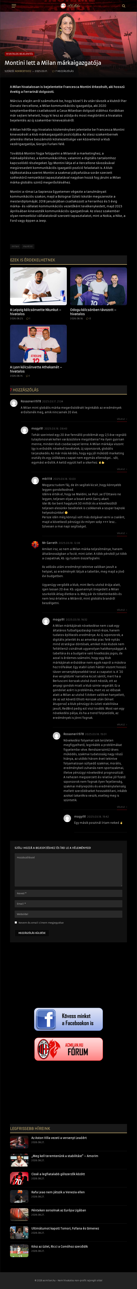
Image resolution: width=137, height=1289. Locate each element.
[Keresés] (123, 6)
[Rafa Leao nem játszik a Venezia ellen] (19, 1196)
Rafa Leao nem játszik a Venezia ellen (58, 1192)
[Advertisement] (68, 975)
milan (15, 246)
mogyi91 (37, 428)
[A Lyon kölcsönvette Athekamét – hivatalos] (38, 344)
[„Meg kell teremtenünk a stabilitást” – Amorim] (19, 1160)
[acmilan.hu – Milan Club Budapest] (70, 6)
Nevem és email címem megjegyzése (41, 922)
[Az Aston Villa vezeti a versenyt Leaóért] (19, 1142)
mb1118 (47, 478)
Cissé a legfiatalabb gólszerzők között (58, 1174)
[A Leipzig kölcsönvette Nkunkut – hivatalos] (38, 286)
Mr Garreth (49, 543)
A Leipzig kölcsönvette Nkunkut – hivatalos (35, 312)
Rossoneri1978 (31, 401)
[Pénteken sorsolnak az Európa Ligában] (19, 1214)
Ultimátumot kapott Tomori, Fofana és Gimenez (65, 1228)
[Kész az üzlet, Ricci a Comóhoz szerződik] (19, 1250)
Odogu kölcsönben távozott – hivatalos (93, 312)
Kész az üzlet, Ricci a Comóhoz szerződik (59, 1246)
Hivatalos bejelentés (19, 53)
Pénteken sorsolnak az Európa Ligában (58, 1210)
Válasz (121, 419)
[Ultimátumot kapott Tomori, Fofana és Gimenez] (19, 1232)
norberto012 (23, 71)
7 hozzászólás (64, 71)
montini (28, 246)
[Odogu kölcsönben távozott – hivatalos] (98, 286)
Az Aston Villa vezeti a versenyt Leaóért (59, 1138)
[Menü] (14, 6)
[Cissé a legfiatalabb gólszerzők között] (19, 1178)
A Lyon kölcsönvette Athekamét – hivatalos (36, 369)
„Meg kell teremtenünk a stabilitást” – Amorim (64, 1156)
